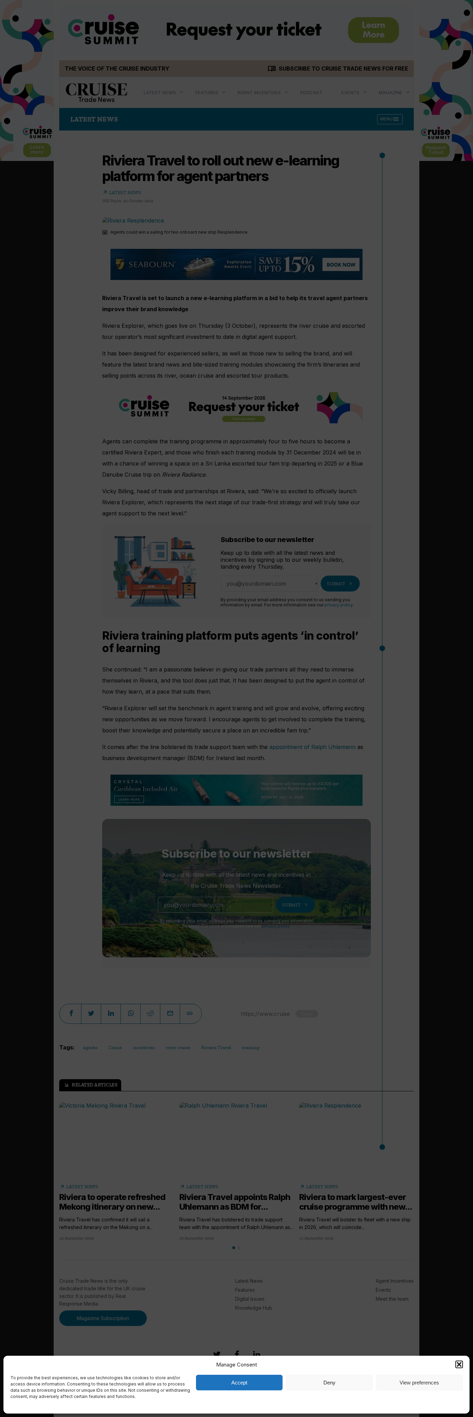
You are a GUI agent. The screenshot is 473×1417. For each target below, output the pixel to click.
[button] (459, 1364)
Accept (239, 1383)
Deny (329, 1383)
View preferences (419, 1383)
